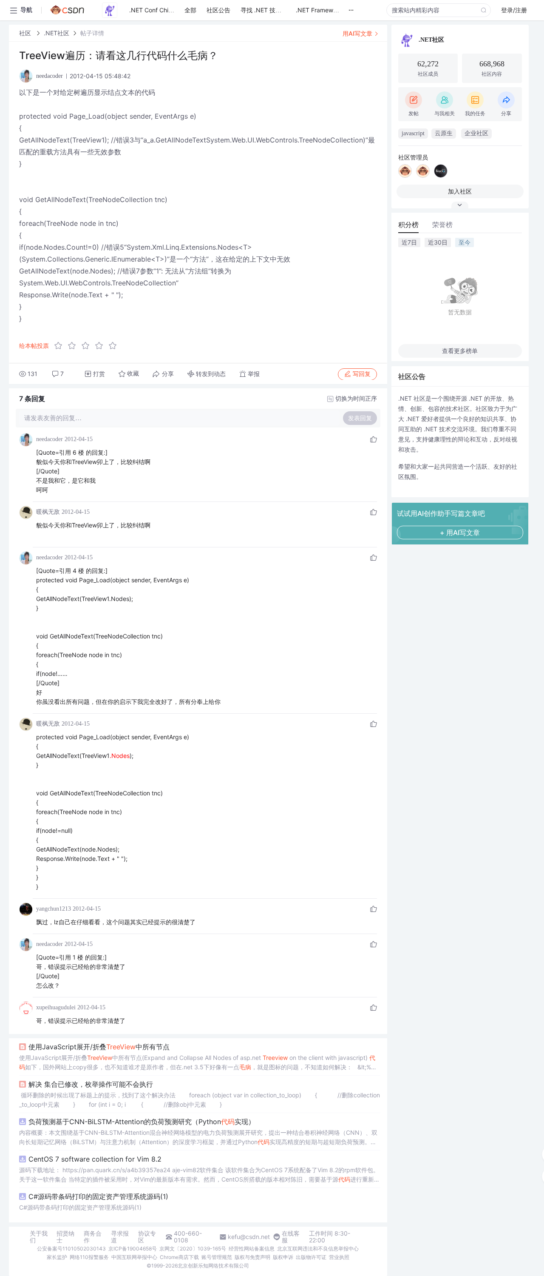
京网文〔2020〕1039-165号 (192, 1248)
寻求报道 (120, 1237)
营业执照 (339, 1257)
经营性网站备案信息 (252, 1248)
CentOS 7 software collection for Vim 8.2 (95, 1159)
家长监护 (57, 1257)
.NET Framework (319, 10)
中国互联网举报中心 (134, 1257)
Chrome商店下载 (179, 1257)
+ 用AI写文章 (460, 532)
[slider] (88, 346)
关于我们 (39, 1237)
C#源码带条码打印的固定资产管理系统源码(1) (98, 1196)
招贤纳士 (65, 1237)
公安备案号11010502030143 (71, 1248)
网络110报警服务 (89, 1257)
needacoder (49, 439)
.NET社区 (56, 33)
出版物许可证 (311, 1257)
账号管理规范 (216, 1257)
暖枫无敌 (48, 512)
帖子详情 (92, 33)
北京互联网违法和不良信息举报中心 (318, 1248)
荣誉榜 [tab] (442, 224)
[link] (26, 33)
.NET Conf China (152, 10)
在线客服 (291, 1237)
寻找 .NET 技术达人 (267, 10)
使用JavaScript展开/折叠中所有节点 (99, 1046)
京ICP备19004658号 (132, 1248)
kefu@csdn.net (249, 1236)
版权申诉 (283, 1257)
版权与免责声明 (252, 1257)
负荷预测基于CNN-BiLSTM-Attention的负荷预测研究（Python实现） (141, 1121)
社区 (26, 33)
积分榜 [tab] (408, 224)
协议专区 (147, 1237)
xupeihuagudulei (56, 1007)
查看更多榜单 (460, 350)
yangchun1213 (53, 909)
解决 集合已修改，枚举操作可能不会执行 (90, 1084)
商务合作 (93, 1237)
